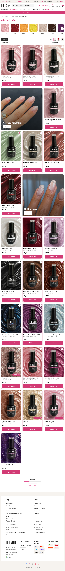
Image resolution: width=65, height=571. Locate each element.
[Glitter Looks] (43, 195)
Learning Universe (43, 5)
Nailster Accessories (40, 508)
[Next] (62, 28)
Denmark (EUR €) (25, 545)
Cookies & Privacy (39, 527)
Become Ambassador (12, 527)
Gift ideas (36, 513)
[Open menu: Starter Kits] (9, 9)
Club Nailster (9, 505)
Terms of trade (38, 524)
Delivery (8, 516)
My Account (9, 503)
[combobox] (23, 5)
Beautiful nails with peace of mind (15, 532)
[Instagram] (29, 564)
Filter (5, 39)
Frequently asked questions (14, 513)
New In (22, 9)
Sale (53, 9)
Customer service (11, 508)
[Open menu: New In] (25, 9)
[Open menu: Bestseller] (40, 9)
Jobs (7, 529)
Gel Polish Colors (14, 16)
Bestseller (35, 9)
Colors (28, 9)
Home (2, 16)
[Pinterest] (35, 564)
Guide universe (10, 511)
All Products (13, 9)
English (22, 549)
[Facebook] (26, 564)
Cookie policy (38, 529)
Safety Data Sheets (39, 532)
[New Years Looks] (21, 109)
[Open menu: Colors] (32, 9)
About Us (8, 535)
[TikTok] (32, 564)
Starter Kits (4, 9)
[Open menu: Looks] (50, 9)
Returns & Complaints (12, 518)
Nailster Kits (37, 503)
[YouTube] (38, 564)
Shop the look (38, 511)
